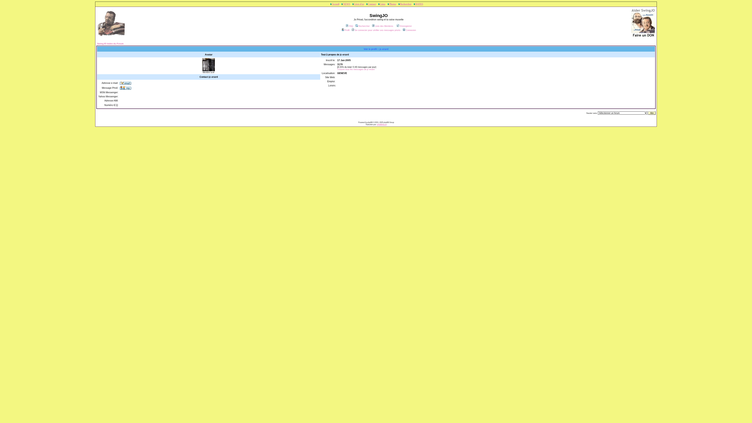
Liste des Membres (384, 26)
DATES (419, 4)
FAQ (351, 26)
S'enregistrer (406, 26)
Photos (392, 4)
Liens (382, 4)
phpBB (370, 122)
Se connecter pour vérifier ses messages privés (377, 30)
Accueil (335, 4)
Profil (347, 30)
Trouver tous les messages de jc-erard (355, 69)
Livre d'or (359, 4)
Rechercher (405, 4)
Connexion (411, 30)
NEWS (346, 4)
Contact (372, 4)
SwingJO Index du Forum (110, 43)
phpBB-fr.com (382, 124)
